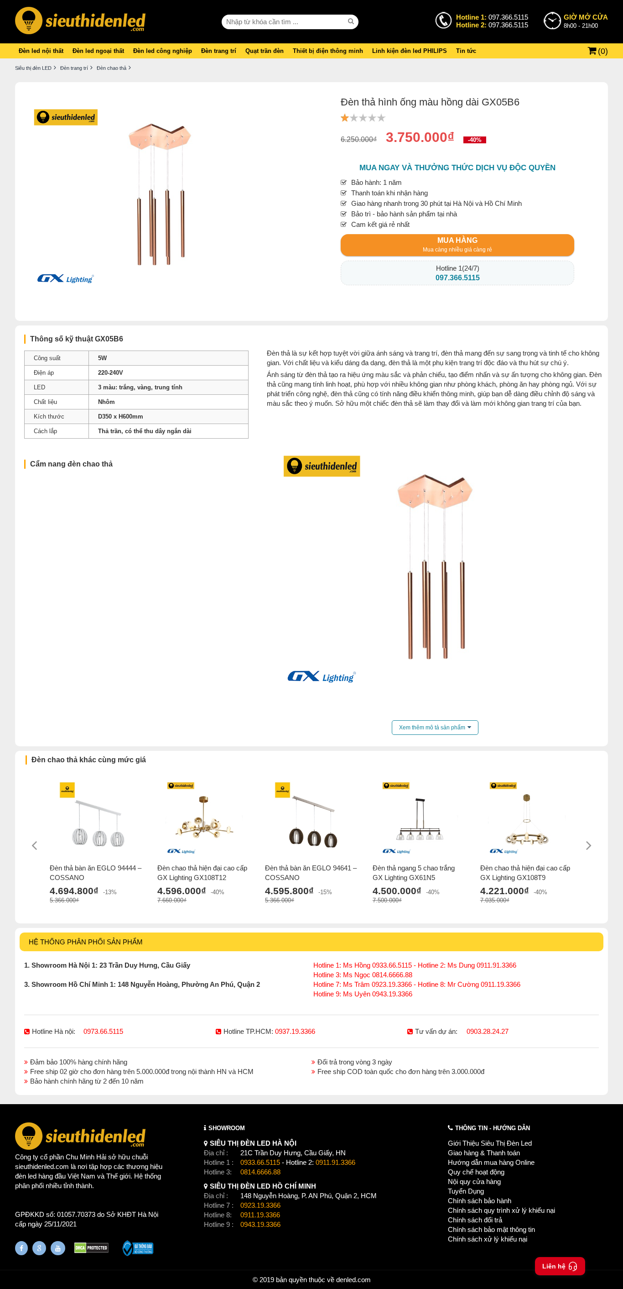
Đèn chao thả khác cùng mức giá (88, 760)
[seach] (352, 21)
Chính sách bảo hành (479, 1201)
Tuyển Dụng (466, 1191)
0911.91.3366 (335, 1162)
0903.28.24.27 (488, 1031)
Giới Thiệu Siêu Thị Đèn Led (490, 1143)
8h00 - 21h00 (586, 21)
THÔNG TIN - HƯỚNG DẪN (492, 1128)
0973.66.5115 (103, 1031)
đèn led (25, 1176)
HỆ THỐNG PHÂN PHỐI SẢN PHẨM (86, 942)
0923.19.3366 (260, 1205)
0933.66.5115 (260, 1162)
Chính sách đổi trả (475, 1220)
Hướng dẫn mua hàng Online (491, 1162)
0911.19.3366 (260, 1215)
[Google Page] (39, 1248)
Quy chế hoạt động (476, 1172)
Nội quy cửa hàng (474, 1181)
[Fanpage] (21, 1248)
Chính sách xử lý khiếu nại (487, 1239)
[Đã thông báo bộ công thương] (138, 1249)
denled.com (353, 1280)
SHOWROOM (226, 1128)
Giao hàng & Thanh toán (484, 1153)
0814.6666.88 (260, 1172)
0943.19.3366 (260, 1224)
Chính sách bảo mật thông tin (491, 1229)
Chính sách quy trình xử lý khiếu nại (501, 1210)
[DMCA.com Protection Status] (91, 1249)
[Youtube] (58, 1248)
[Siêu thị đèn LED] (80, 22)
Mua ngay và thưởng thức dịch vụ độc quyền (457, 167)
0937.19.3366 (295, 1031)
